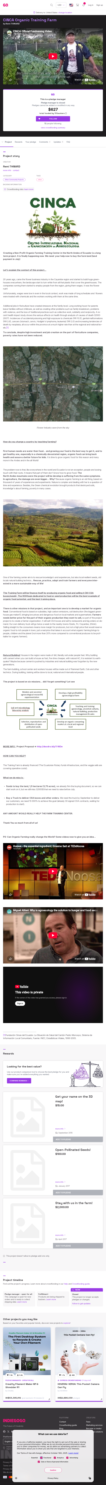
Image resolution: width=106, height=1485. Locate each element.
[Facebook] (4, 1431)
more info (7, 170)
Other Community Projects (14, 179)
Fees (88, 1422)
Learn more (22, 1302)
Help (66, 1284)
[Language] (71, 5)
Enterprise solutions (94, 1432)
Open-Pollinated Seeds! (72, 1150)
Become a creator (94, 1428)
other (40, 179)
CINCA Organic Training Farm (30, 19)
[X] (8, 1431)
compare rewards (19, 1081)
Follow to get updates (81, 1303)
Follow (53, 119)
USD (59, 5)
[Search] (51, 5)
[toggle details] (50, 1401)
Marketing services (94, 1425)
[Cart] (77, 5)
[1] (7, 327)
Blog (61, 1428)
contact (16, 170)
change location (65, 12)
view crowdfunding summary (53, 128)
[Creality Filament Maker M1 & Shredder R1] (27, 1351)
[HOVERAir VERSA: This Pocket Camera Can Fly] (79, 1351)
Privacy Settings (10, 1469)
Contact (62, 1422)
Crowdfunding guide (81, 1284)
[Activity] (83, 5)
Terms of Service (10, 1465)
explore (66, 1323)
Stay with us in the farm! (73, 1203)
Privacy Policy (9, 1462)
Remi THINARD (13, 24)
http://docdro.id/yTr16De (50, 746)
